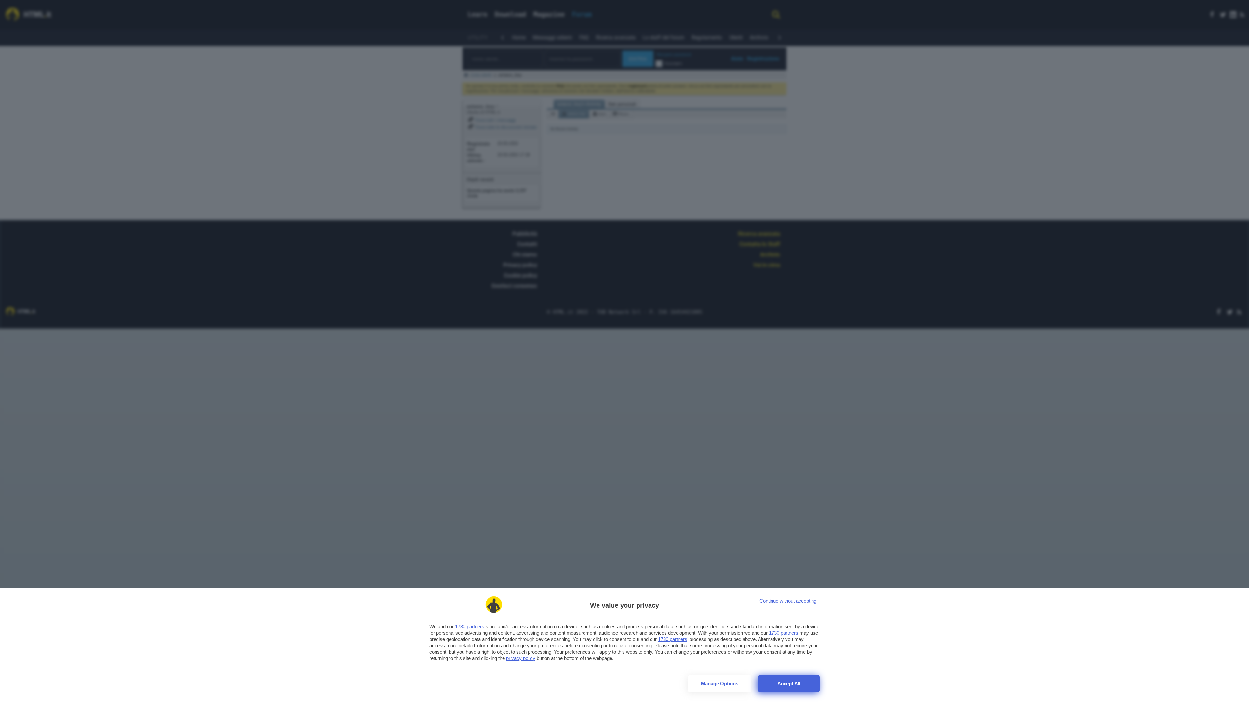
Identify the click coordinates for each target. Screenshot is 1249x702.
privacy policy (520, 658)
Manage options (719, 683)
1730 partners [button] (469, 626)
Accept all (788, 683)
